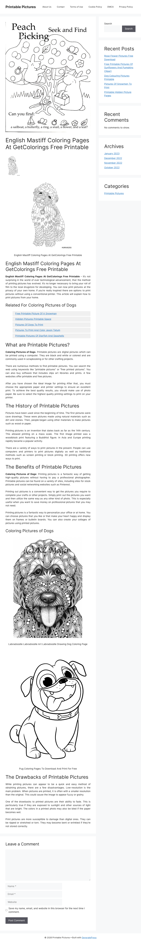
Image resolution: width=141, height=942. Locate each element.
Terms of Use (76, 6)
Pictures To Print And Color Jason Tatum (37, 330)
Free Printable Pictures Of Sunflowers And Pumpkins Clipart (118, 68)
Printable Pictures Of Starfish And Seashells (39, 335)
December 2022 (113, 158)
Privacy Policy (126, 6)
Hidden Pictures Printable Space (33, 319)
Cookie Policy (95, 6)
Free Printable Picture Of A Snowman (36, 313)
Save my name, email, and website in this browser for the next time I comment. (47, 910)
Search (108, 23)
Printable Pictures (21, 7)
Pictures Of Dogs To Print (29, 324)
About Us (46, 6)
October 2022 (112, 167)
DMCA (110, 6)
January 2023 (112, 153)
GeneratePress (89, 937)
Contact (60, 6)
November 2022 (113, 163)
